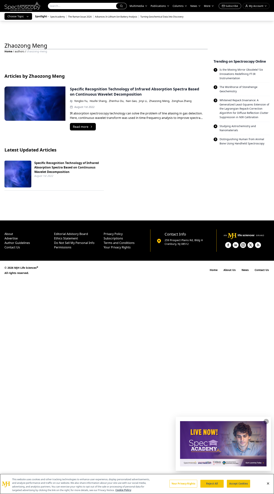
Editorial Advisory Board (71, 234)
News (245, 270)
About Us (229, 270)
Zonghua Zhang (182, 101)
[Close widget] (266, 421)
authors (19, 51)
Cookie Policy (123, 490)
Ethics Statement (66, 238)
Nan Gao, (131, 101)
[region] (137, 484)
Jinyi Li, (143, 101)
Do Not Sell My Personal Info (74, 243)
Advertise (11, 238)
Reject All (212, 483)
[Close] (268, 483)
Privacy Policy (113, 234)
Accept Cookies (238, 483)
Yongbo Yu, (81, 101)
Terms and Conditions (119, 243)
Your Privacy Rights (117, 247)
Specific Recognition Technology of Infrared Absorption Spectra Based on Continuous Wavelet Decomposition (66, 167)
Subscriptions (113, 238)
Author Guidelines (17, 243)
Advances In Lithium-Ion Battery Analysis (116, 16)
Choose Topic (15, 16)
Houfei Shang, (98, 101)
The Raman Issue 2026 (80, 16)
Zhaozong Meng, (159, 101)
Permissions (62, 247)
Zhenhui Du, (116, 101)
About (8, 234)
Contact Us (12, 247)
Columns (178, 6)
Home (8, 51)
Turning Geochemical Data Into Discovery (161, 16)
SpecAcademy (57, 16)
